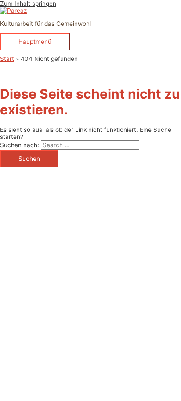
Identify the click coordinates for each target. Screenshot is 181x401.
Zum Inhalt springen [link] (28, 3)
